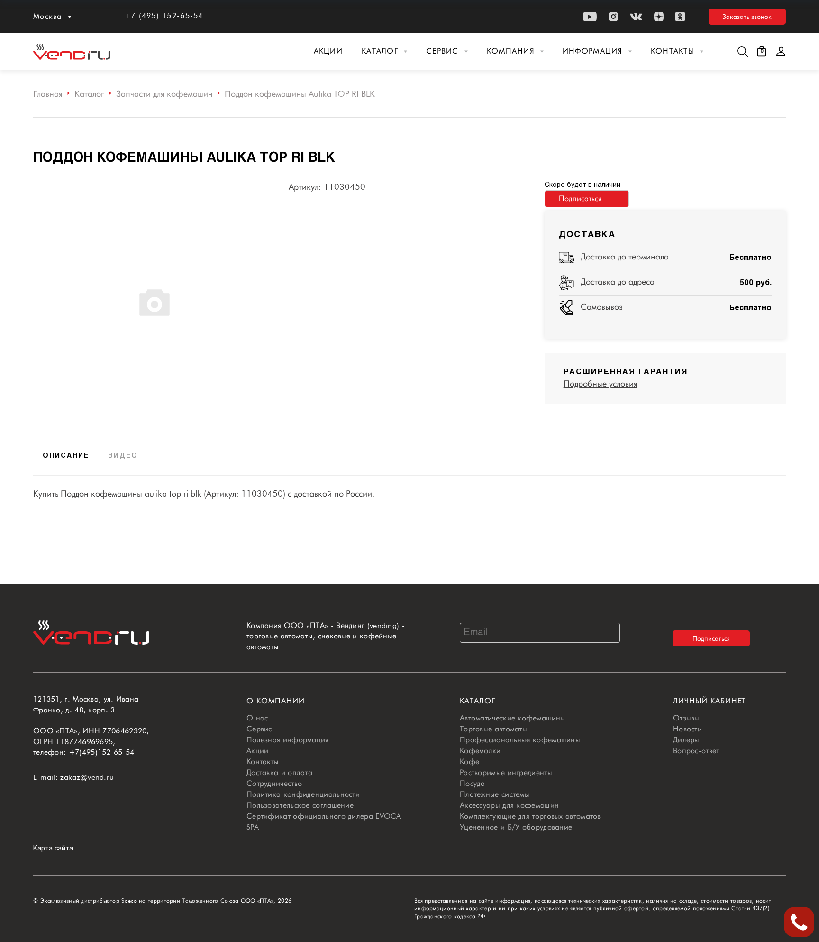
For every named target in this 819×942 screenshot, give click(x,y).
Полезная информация (287, 739)
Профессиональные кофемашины (520, 739)
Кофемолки (480, 750)
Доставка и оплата (279, 772)
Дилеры (686, 739)
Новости (687, 728)
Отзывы (686, 717)
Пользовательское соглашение (300, 805)
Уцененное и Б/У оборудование (516, 826)
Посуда (472, 783)
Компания (511, 50)
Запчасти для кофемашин (164, 94)
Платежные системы (494, 794)
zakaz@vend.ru (87, 777)
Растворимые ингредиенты (506, 772)
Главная (48, 94)
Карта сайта (53, 849)
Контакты (672, 50)
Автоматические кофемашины (512, 717)
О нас (257, 717)
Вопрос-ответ (696, 750)
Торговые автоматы (493, 728)
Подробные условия (600, 383)
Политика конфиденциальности (303, 794)
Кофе (469, 761)
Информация (593, 50)
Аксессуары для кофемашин (509, 805)
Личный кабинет (709, 700)
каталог (477, 700)
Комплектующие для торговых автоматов (530, 816)
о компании (275, 700)
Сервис (442, 50)
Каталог (380, 50)
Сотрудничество (274, 783)
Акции (328, 50)
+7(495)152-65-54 (102, 752)
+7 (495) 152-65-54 (163, 15)
